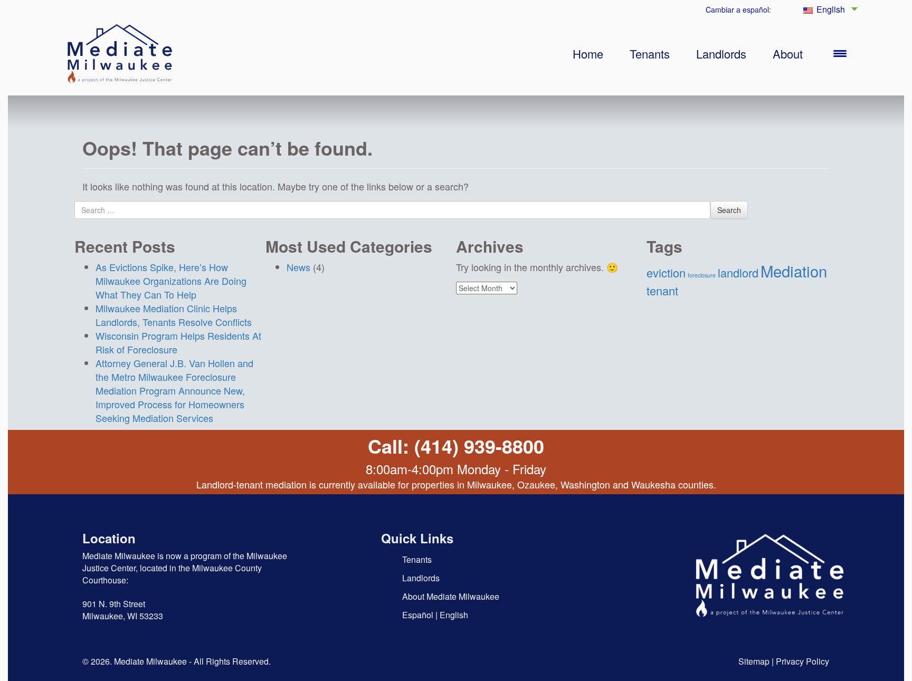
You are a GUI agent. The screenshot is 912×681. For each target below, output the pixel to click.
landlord (738, 272)
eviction (666, 272)
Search (729, 210)
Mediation (794, 271)
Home (588, 53)
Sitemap (754, 661)
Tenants (650, 53)
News (298, 267)
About (788, 53)
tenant (662, 290)
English (829, 9)
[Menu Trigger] (839, 52)
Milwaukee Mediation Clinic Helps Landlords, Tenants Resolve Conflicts (174, 315)
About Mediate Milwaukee (450, 596)
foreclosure (702, 275)
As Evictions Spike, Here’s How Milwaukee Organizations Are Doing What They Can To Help (171, 280)
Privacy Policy (802, 661)
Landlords (721, 53)
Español (417, 615)
